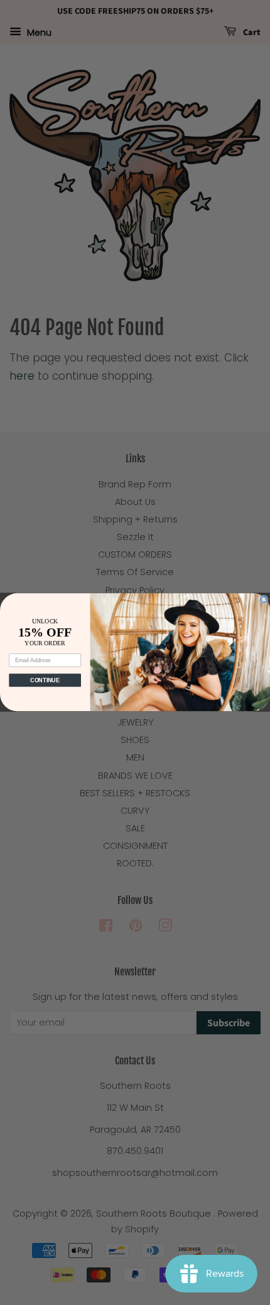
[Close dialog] (264, 599)
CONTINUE (45, 680)
